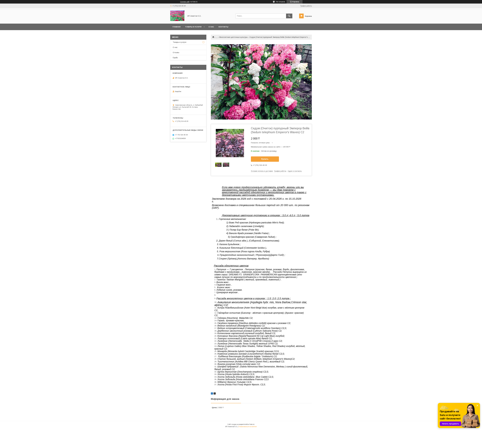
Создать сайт (185, 2)
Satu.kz (252, 424)
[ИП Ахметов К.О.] (177, 20)
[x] (215, 394)
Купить (264, 159)
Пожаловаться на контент (247, 426)
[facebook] (212, 394)
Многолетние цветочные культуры (233, 37)
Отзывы (176, 52)
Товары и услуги (193, 27)
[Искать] (289, 16)
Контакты (223, 27)
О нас (211, 27)
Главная (176, 27)
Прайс (175, 58)
